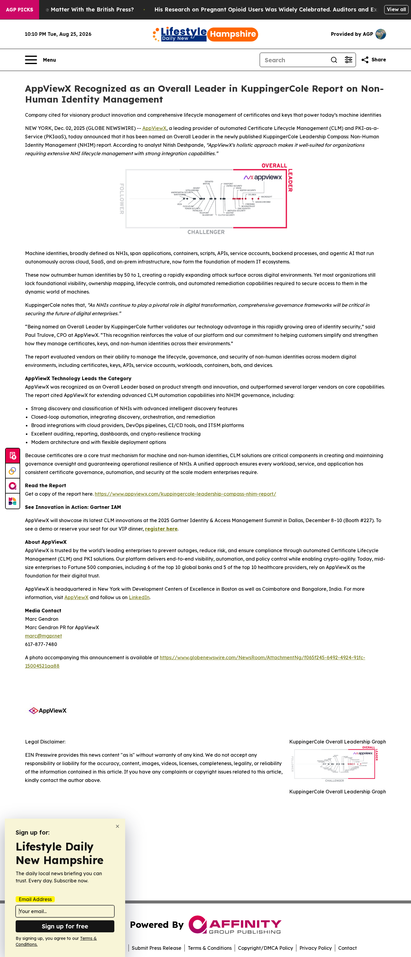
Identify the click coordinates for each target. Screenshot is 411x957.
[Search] (334, 60)
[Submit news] (13, 455)
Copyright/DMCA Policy (265, 948)
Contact (347, 948)
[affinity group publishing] (13, 486)
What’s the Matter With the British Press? (76, 9)
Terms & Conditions (210, 948)
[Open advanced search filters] (348, 60)
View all (396, 9)
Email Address (35, 899)
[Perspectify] (13, 470)
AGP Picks (19, 10)
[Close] (117, 826)
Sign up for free (65, 926)
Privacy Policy (315, 948)
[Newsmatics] (13, 501)
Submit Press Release (156, 948)
